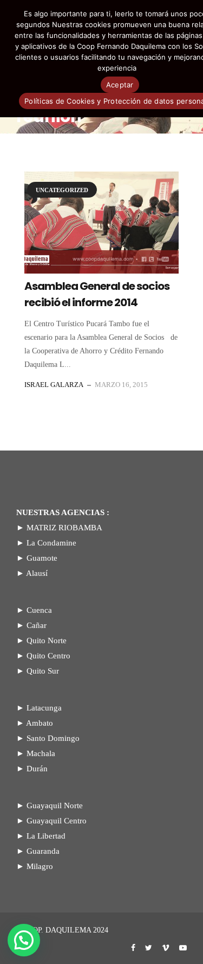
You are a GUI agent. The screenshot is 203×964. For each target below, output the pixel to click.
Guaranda (43, 851)
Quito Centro (48, 655)
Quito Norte (47, 640)
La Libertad (46, 836)
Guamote (42, 558)
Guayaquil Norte (55, 805)
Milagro (40, 866)
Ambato (39, 723)
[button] (24, 940)
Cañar (37, 625)
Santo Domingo (53, 738)
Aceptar (120, 84)
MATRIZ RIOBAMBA (64, 527)
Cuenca (39, 610)
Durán (37, 768)
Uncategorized (62, 190)
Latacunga (44, 707)
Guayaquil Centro (57, 820)
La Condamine (51, 542)
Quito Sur (43, 671)
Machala (41, 753)
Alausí (37, 573)
